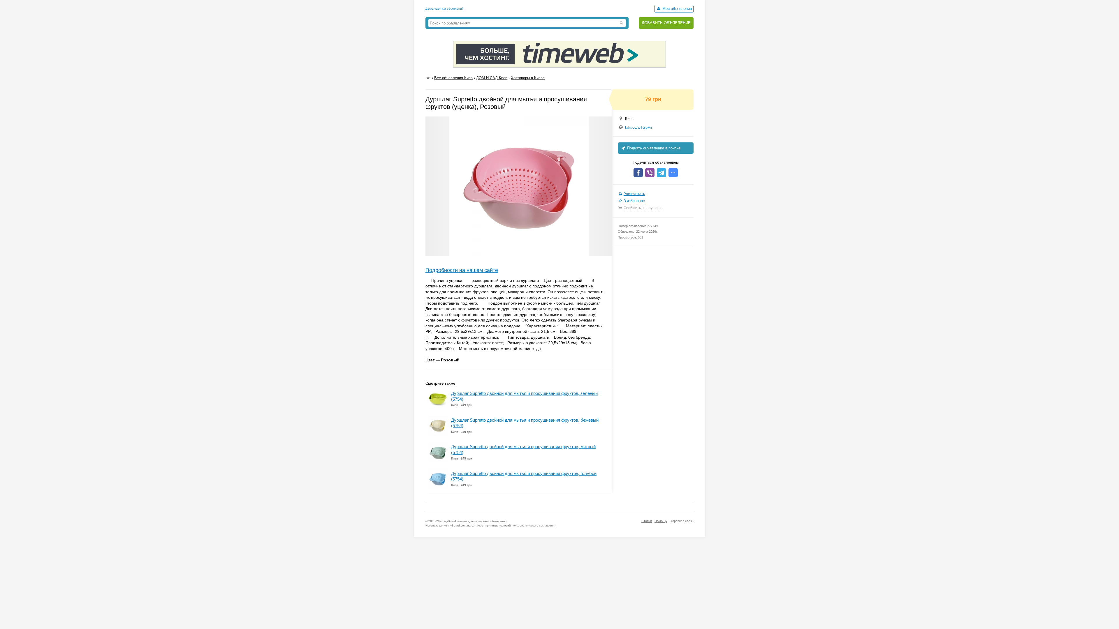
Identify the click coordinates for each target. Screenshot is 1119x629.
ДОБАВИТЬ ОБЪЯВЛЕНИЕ (666, 23)
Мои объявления (676, 8)
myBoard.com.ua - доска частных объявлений (475, 521)
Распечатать (634, 194)
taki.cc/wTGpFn (638, 127)
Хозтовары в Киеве (528, 78)
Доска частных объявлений (444, 8)
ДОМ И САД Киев (491, 78)
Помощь (660, 521)
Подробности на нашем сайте (461, 270)
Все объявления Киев (453, 78)
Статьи (646, 521)
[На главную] (428, 78)
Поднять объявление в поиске (653, 148)
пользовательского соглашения (534, 525)
